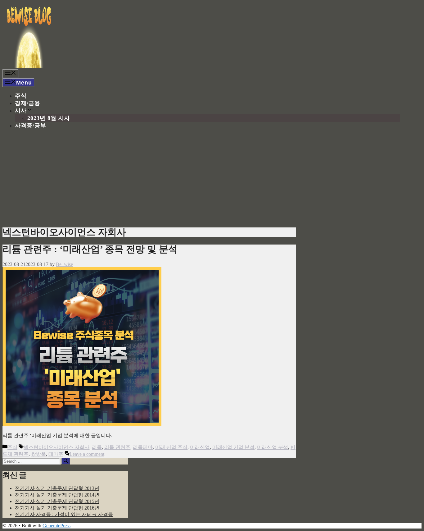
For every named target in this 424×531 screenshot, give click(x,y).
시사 (21, 111)
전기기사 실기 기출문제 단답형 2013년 (57, 488)
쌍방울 (38, 454)
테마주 (55, 454)
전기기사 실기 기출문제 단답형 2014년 (57, 494)
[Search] (65, 461)
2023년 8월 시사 (48, 118)
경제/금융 (27, 103)
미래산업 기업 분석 (233, 447)
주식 (21, 96)
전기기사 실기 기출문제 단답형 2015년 (57, 501)
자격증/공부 (30, 125)
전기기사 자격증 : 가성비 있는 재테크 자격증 (64, 514)
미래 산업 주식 (171, 447)
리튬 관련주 (117, 447)
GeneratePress (56, 525)
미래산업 (200, 447)
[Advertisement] (212, 177)
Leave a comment (87, 454)
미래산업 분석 (272, 447)
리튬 (97, 447)
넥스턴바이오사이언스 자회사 (56, 447)
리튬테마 (143, 447)
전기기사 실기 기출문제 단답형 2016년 (57, 507)
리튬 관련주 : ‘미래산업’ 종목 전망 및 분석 (90, 249)
